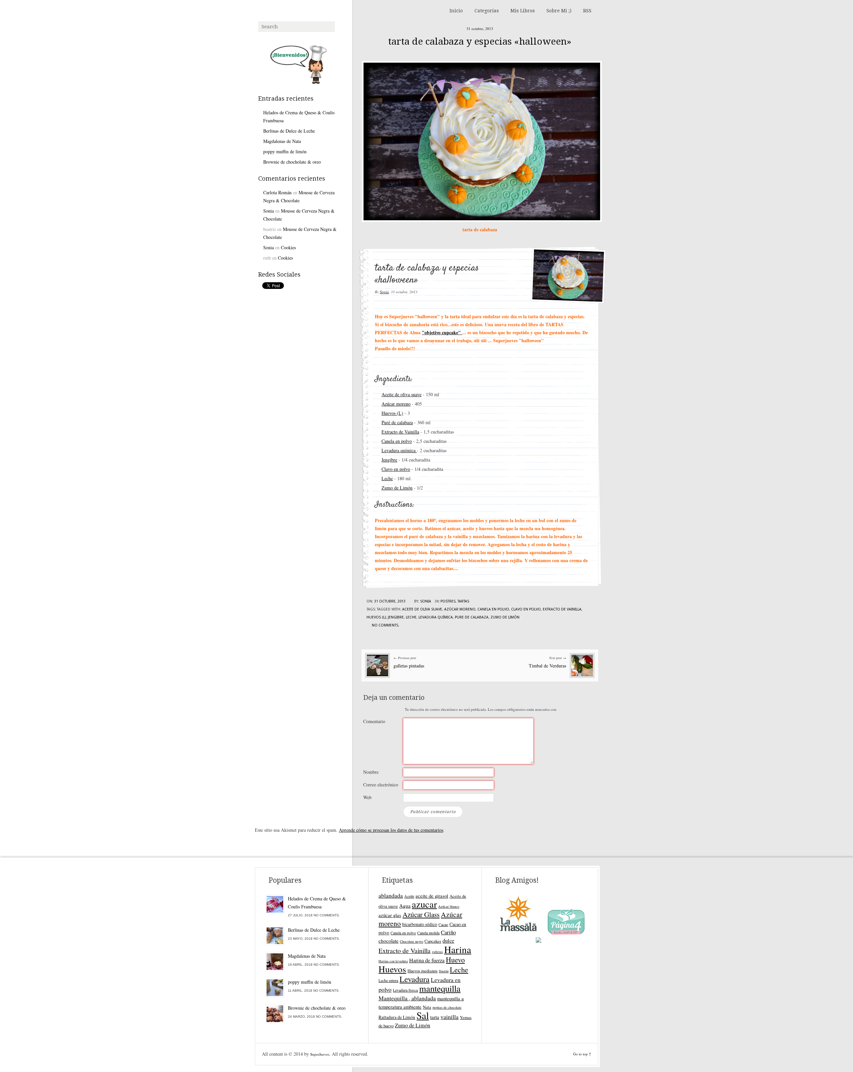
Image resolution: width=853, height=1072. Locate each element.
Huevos (392, 969)
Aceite (409, 896)
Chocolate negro (411, 941)
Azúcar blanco (448, 906)
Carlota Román (277, 192)
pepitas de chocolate (446, 1007)
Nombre (371, 772)
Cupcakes (433, 941)
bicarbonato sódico (419, 924)
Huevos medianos (422, 971)
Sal (423, 1015)
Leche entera (388, 980)
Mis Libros (522, 10)
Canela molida (428, 932)
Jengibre (389, 460)
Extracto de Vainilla (400, 432)
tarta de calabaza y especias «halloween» (479, 41)
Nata (427, 1007)
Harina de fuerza (426, 960)
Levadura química (399, 450)
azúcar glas (390, 915)
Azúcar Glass (421, 914)
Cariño (448, 932)
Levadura (414, 978)
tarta (434, 1017)
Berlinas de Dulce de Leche (289, 131)
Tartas (463, 601)
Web (367, 797)
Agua (405, 905)
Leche (387, 478)
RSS (587, 10)
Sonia (384, 291)
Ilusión (443, 971)
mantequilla (439, 988)
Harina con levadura (393, 961)
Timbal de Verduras (547, 665)
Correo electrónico (380, 784)
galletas (437, 951)
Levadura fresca (405, 990)
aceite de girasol (432, 895)
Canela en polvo (397, 441)
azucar (424, 904)
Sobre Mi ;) (558, 10)
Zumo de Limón (397, 488)
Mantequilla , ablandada (407, 998)
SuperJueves (319, 1054)
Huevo (455, 959)
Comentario (374, 721)
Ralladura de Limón (397, 1017)
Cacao (443, 924)
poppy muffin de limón (285, 151)
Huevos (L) (392, 413)
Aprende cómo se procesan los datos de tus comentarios (391, 830)
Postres (447, 601)
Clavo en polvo (396, 469)
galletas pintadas (409, 665)
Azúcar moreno (396, 404)
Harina (457, 949)
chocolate (389, 940)
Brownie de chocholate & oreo (292, 162)
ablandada (391, 895)
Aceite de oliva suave (402, 394)
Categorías (486, 10)
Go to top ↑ (582, 1053)
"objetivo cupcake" (442, 332)
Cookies (288, 247)
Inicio (456, 10)
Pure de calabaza (471, 617)
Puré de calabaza (397, 422)
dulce (448, 940)
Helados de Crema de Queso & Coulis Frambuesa (299, 116)
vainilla (449, 1017)
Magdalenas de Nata (282, 141)
